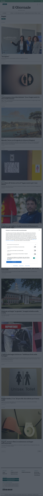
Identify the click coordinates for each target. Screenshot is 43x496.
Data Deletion (15, 265)
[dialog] (21, 248)
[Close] (40, 230)
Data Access (21, 265)
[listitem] (21, 244)
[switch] (34, 247)
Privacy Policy (27, 265)
